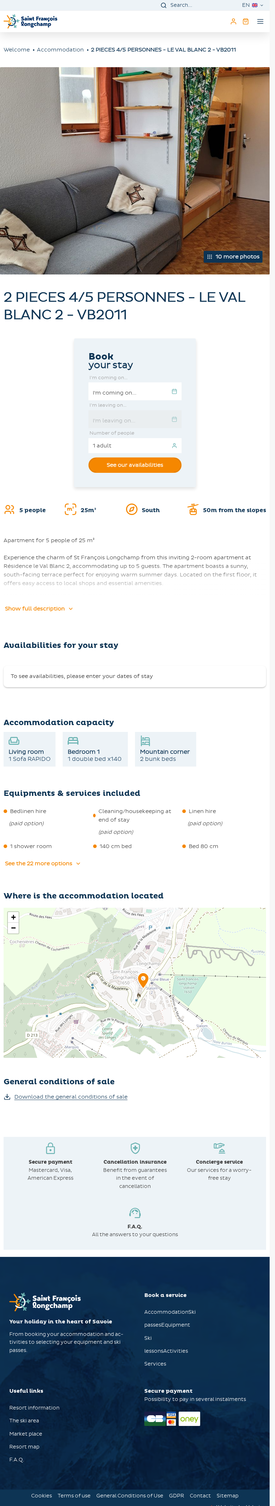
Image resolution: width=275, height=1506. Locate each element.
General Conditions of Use (129, 1496)
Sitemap (227, 1496)
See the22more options (38, 863)
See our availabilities (135, 465)
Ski (148, 1338)
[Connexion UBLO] (7, 1501)
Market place (25, 1434)
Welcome (17, 49)
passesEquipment (167, 1325)
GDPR (176, 1496)
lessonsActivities (166, 1351)
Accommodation (60, 49)
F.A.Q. (16, 1460)
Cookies (41, 1496)
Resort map (24, 1447)
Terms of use (74, 1496)
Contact (200, 1496)
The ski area (24, 1421)
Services (155, 1364)
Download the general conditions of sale (70, 1097)
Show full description (35, 608)
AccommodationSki (170, 1312)
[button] (143, 988)
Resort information (34, 1408)
